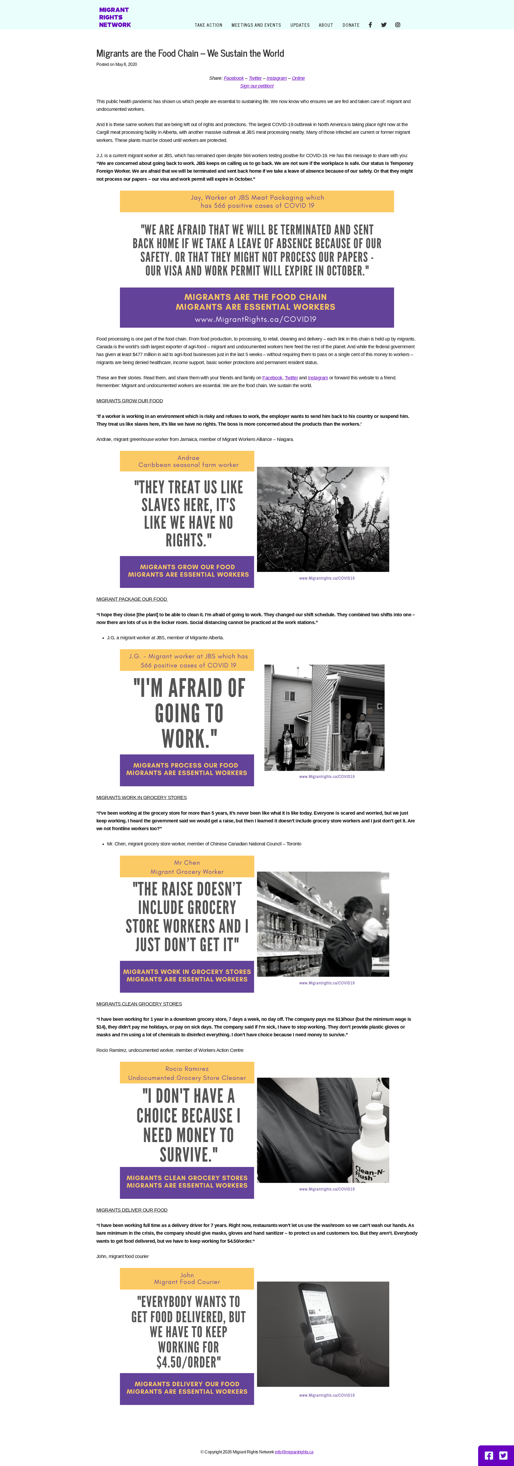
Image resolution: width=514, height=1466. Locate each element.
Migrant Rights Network (114, 16)
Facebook (234, 78)
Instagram (277, 78)
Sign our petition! (257, 86)
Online (298, 78)
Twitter (255, 78)
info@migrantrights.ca (294, 1452)
